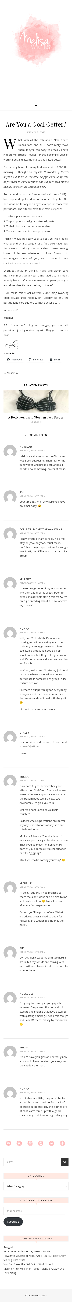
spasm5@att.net (30, 746)
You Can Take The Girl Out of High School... (29, 1264)
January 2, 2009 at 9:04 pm (32, 632)
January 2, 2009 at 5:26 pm (32, 533)
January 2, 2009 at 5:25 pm (32, 496)
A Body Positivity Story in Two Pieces (36, 417)
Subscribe (13, 1221)
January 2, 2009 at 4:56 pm (32, 450)
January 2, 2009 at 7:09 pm (32, 582)
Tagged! (8, 1247)
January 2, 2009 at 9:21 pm (32, 736)
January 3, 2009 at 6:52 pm (32, 952)
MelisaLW (12, 373)
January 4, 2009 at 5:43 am (32, 1092)
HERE (42, 270)
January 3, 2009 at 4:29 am (32, 887)
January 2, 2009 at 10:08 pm (33, 780)
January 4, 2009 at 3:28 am (32, 997)
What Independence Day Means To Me (27, 1251)
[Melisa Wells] (36, 40)
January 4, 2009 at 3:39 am (32, 1051)
